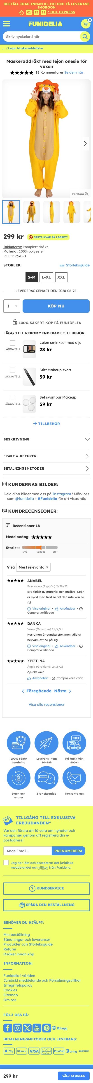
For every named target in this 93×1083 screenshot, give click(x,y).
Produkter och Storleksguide (28, 944)
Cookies (10, 990)
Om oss (9, 1000)
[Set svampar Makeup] (29, 404)
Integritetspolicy (17, 985)
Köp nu (56, 306)
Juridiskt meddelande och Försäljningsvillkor (42, 980)
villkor (43, 867)
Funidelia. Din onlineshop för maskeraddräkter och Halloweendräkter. (46, 23)
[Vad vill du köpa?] (6, 23)
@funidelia (24, 498)
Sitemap (10, 995)
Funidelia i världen (19, 975)
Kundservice (49, 888)
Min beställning (16, 934)
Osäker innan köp (18, 954)
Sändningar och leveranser (26, 939)
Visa (11, 567)
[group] (11, 212)
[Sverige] (7, 1028)
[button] (85, 144)
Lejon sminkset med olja (60, 342)
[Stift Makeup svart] (29, 377)
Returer (9, 949)
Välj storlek (73, 1076)
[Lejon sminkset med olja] (29, 349)
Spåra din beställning (50, 904)
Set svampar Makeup (58, 397)
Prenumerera (68, 851)
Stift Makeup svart (55, 370)
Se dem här (73, 72)
